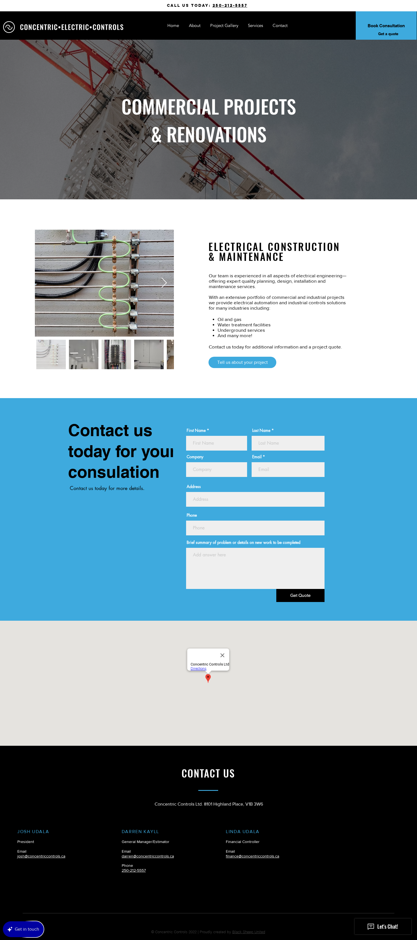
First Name (196, 430)
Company (195, 457)
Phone (192, 515)
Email (257, 457)
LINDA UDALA (243, 831)
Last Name (261, 430)
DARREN (132, 831)
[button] (255, 25)
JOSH (23, 831)
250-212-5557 (229, 5)
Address (194, 487)
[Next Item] (164, 283)
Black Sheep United (248, 932)
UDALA (40, 831)
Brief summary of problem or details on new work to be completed (243, 542)
